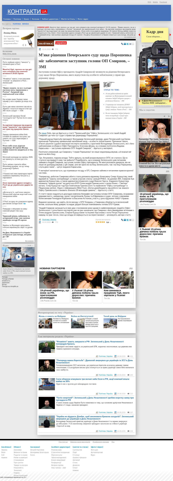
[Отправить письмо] (133, 44)
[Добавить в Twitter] (128, 44)
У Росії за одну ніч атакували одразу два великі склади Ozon (18, 203)
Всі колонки (7, 51)
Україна (25, 24)
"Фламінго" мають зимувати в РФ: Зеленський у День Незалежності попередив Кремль (90, 342)
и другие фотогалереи (162, 106)
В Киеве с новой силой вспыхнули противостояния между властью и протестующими (92, 322)
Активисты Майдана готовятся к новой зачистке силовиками (61, 320)
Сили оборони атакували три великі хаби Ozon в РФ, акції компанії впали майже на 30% (92, 380)
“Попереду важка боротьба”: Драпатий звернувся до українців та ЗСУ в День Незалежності (94, 361)
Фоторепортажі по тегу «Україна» (55, 312)
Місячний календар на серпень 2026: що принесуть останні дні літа (18, 158)
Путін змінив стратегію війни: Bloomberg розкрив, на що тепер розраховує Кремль (16, 166)
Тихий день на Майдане (115, 316)
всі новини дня (130, 37)
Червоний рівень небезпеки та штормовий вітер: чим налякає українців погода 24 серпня (16, 218)
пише (44, 133)
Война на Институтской (82, 316)
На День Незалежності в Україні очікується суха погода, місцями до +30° (17, 235)
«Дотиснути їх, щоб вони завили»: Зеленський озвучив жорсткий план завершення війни (17, 194)
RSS (149, 2)
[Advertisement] (86, 245)
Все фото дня (147, 46)
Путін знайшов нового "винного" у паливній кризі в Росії (16, 63)
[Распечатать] (130, 44)
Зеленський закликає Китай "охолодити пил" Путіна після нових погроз (17, 118)
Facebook (163, 2)
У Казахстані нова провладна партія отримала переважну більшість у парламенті (17, 176)
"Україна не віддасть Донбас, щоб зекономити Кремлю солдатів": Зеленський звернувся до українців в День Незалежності (95, 417)
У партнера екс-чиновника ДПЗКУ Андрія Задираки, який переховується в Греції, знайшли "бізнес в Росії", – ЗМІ (119, 106)
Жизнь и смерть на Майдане (52, 316)
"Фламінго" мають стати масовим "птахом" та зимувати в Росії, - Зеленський (16, 81)
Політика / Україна (49, 220)
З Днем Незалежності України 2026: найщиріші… (154, 102)
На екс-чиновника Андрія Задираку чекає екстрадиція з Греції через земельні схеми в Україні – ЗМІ (118, 115)
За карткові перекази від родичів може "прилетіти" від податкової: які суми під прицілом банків (17, 127)
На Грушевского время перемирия (125, 320)
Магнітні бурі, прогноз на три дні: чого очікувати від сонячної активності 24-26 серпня (83, 27)
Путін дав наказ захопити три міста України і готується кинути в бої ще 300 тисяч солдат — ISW (17, 109)
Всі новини (29, 241)
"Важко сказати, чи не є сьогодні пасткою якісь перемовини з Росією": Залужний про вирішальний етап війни (86, 28)
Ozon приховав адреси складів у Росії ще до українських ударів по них (84, 33)
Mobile (155, 2)
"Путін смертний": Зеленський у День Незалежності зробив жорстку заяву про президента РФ (95, 399)
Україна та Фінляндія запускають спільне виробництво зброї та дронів (18, 226)
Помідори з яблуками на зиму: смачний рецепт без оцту (15, 210)
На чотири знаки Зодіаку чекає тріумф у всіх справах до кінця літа (17, 100)
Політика (17, 24)
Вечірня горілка (11, 28)
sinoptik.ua (14, 286)
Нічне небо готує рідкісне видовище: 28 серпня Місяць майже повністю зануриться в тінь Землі (18, 149)
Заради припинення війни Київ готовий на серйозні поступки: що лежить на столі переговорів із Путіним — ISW (16, 137)
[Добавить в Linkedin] (125, 44)
